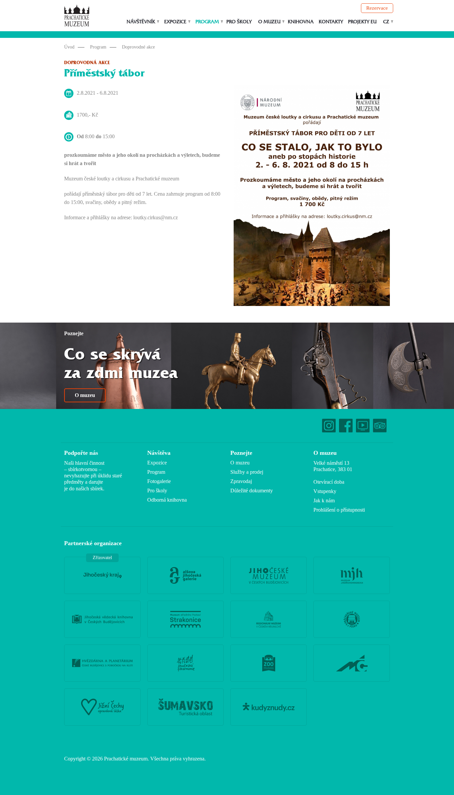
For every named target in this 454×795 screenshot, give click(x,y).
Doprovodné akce (138, 47)
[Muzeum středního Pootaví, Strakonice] (185, 619)
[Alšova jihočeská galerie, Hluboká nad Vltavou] (185, 575)
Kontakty (331, 22)
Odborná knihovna (167, 500)
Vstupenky (324, 491)
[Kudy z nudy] (268, 707)
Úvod (69, 47)
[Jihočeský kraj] (102, 575)
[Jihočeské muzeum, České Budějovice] (268, 575)
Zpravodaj (241, 481)
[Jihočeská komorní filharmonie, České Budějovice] (185, 663)
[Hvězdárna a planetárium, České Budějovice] (102, 663)
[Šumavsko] (185, 707)
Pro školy (239, 22)
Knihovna (301, 22)
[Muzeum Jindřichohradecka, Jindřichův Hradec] (351, 575)
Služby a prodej (246, 472)
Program (207, 22)
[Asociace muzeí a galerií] (351, 663)
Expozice (175, 22)
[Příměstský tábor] (312, 197)
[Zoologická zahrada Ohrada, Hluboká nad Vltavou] (268, 663)
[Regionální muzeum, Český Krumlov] (268, 619)
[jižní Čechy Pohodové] (102, 707)
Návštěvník (141, 22)
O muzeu (269, 22)
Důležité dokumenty (251, 490)
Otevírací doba (328, 482)
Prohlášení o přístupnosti (339, 510)
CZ (386, 22)
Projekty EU (362, 22)
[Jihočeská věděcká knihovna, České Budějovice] (102, 619)
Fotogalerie (159, 481)
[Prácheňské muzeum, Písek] (351, 619)
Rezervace (377, 8)
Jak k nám (324, 500)
